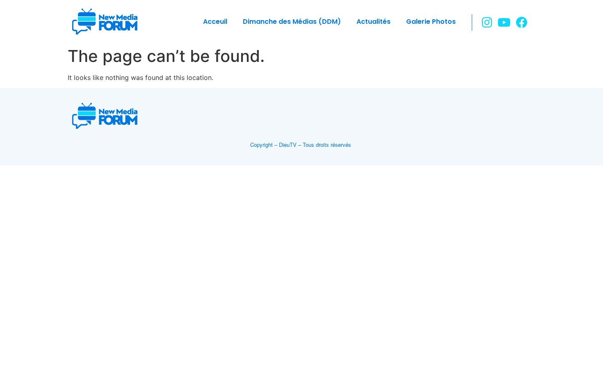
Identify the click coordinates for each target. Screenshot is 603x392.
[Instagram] (487, 22)
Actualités (373, 21)
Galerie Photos (431, 21)
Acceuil (215, 21)
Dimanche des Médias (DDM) (292, 21)
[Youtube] (504, 22)
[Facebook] (522, 22)
